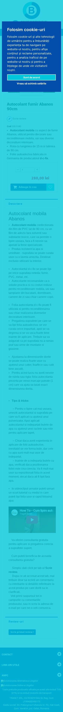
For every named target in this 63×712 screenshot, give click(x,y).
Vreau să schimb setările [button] (31, 83)
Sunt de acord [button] (31, 77)
